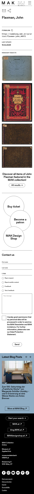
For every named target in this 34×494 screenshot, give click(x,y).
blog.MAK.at (16, 429)
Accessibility (6, 487)
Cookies (4, 490)
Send (17, 344)
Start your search (16, 418)
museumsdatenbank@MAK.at (9, 456)
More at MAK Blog (15, 408)
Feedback (8, 286)
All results (15, 185)
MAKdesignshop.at (16, 435)
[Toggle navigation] (29, 2)
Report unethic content (12, 282)
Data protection (7, 482)
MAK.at (15, 424)
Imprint (4, 485)
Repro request (9, 278)
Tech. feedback (9, 290)
